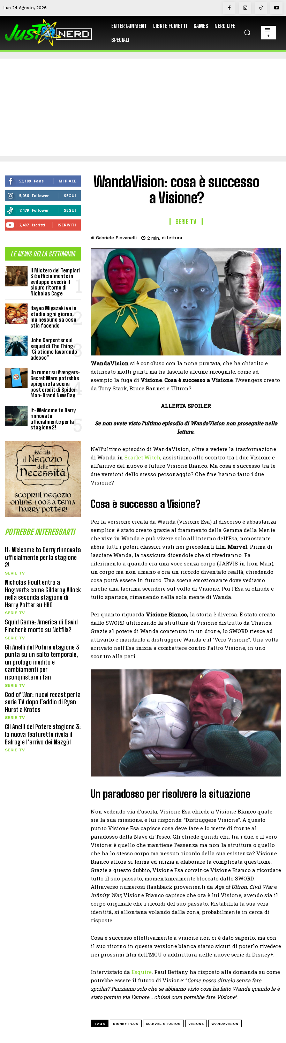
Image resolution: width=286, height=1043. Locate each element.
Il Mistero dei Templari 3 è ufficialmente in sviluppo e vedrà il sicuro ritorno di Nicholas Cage (55, 282)
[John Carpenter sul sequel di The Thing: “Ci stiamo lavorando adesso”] (16, 346)
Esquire (141, 971)
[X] (225, 237)
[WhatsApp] (257, 237)
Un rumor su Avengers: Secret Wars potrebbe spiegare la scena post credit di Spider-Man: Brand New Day (55, 383)
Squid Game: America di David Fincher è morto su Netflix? (41, 625)
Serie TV (15, 573)
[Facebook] (229, 8)
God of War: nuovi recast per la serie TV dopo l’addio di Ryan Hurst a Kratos (43, 702)
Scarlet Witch (142, 457)
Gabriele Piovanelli (116, 237)
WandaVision (225, 1024)
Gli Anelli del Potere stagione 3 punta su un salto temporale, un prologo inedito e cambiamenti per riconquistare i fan (42, 662)
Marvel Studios (163, 1024)
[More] (273, 237)
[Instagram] (245, 8)
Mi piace (67, 180)
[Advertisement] (143, 107)
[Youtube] (276, 8)
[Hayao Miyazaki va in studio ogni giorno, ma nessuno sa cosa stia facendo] (16, 313)
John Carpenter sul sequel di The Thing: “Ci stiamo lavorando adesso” (53, 349)
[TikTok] (261, 8)
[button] (247, 32)
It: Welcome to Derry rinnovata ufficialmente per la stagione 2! (53, 419)
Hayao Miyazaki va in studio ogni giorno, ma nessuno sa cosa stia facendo (53, 317)
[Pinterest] (241, 237)
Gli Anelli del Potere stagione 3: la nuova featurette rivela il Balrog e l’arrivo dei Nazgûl (43, 734)
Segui (70, 195)
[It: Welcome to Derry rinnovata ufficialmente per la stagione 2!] (16, 416)
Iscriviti (67, 224)
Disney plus (125, 1024)
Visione (196, 1024)
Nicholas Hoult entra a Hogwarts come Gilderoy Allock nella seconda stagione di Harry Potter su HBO (43, 593)
